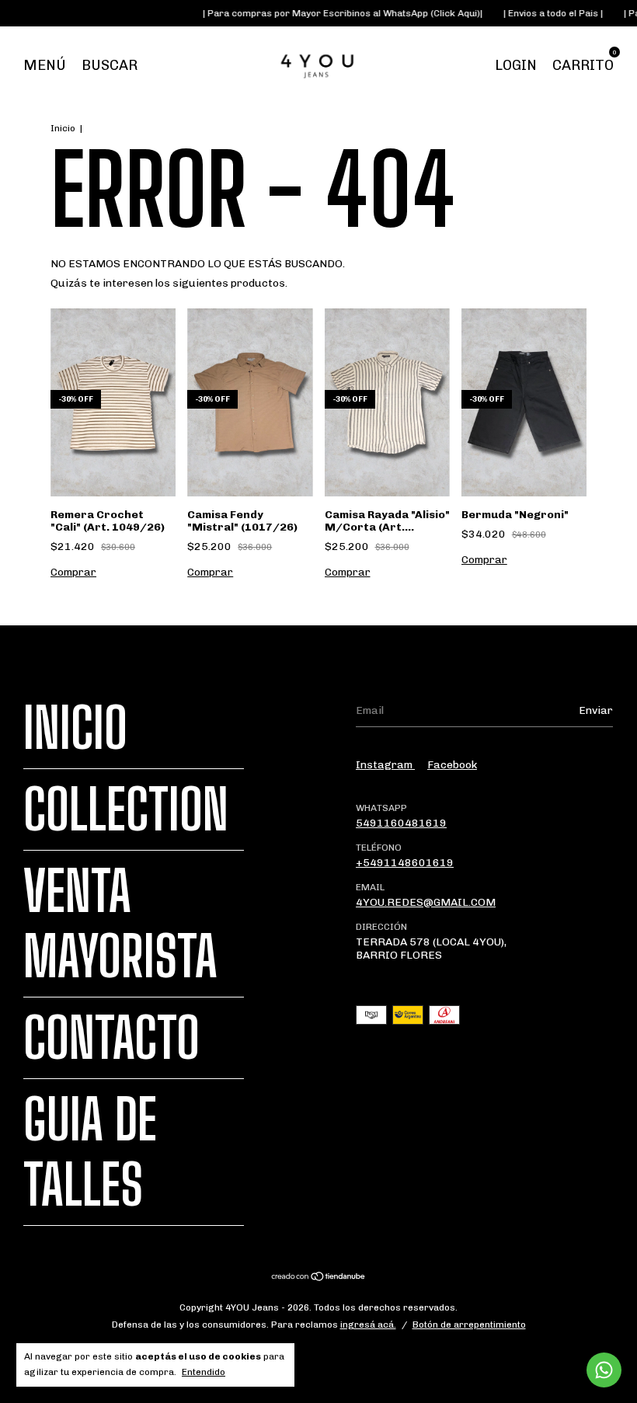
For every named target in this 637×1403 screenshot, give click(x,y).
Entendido (203, 1371)
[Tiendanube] (318, 1277)
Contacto (111, 1038)
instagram (385, 764)
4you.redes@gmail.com (426, 902)
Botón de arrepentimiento (469, 1324)
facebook (452, 764)
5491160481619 (401, 823)
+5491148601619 (405, 862)
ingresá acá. (368, 1324)
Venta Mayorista (120, 923)
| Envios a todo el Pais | (539, 13)
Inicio (62, 128)
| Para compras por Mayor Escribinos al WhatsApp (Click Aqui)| (328, 13)
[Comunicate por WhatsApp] (604, 1370)
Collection (125, 809)
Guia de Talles (90, 1152)
